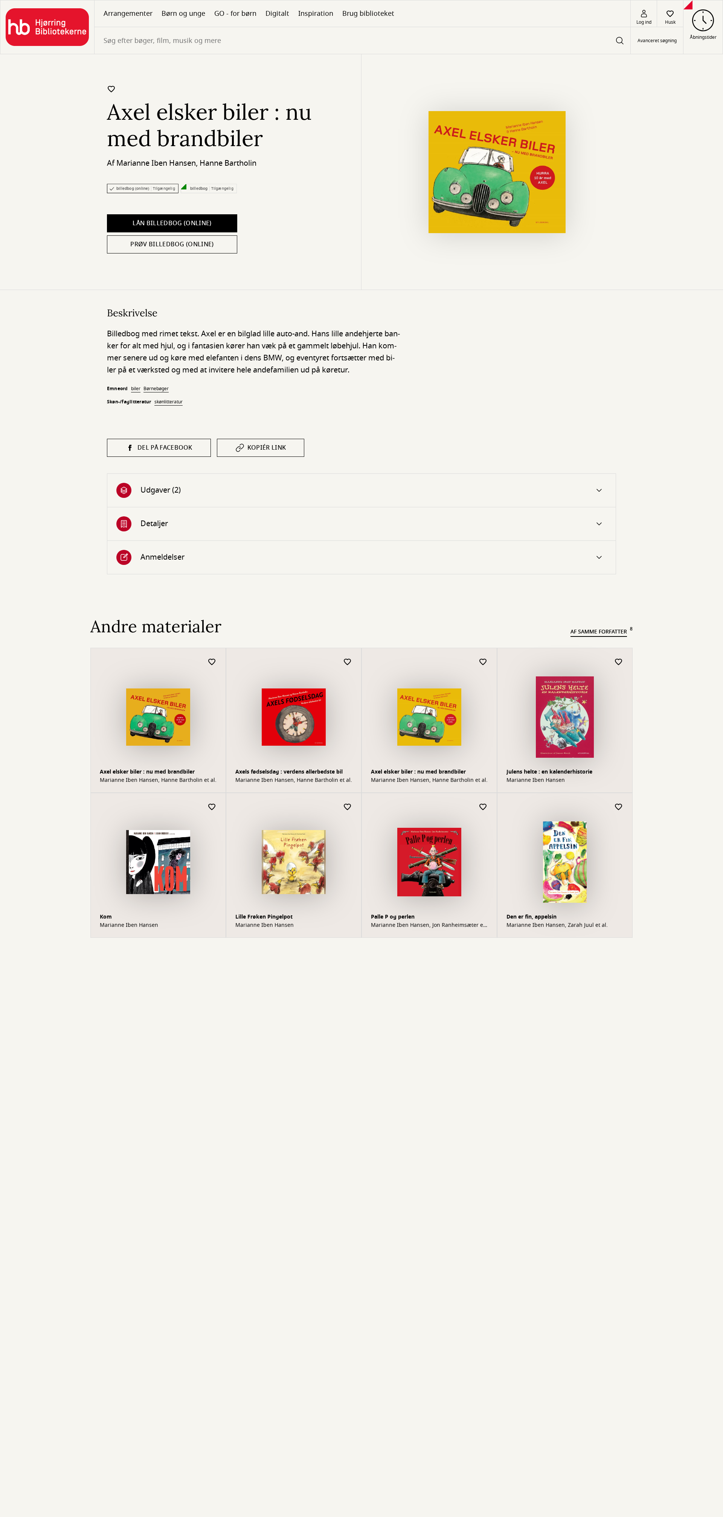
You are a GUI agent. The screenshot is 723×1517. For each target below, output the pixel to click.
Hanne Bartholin (228, 163)
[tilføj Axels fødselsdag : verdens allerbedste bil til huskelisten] (347, 662)
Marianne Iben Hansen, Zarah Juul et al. (557, 925)
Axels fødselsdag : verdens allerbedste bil (289, 772)
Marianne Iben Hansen (156, 163)
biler (135, 388)
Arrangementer (128, 13)
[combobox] (362, 40)
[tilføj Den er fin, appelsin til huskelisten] (618, 807)
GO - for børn (235, 13)
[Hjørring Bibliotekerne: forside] (47, 27)
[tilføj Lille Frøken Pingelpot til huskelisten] (347, 807)
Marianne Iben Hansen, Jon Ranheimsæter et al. (428, 925)
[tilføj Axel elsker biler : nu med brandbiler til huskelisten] (111, 88)
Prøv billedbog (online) (172, 244)
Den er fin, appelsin (531, 917)
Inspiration (315, 13)
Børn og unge (183, 13)
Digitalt (277, 13)
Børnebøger (156, 388)
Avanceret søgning (657, 40)
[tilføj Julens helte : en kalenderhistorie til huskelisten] (618, 662)
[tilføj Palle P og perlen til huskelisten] (483, 807)
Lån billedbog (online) (172, 223)
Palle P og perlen (393, 917)
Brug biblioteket (368, 13)
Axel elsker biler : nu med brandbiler (147, 772)
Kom (106, 917)
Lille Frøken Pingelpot (264, 917)
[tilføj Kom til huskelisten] (212, 807)
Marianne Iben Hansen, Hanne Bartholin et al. (158, 780)
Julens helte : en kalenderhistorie (549, 772)
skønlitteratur (168, 401)
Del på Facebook (164, 447)
